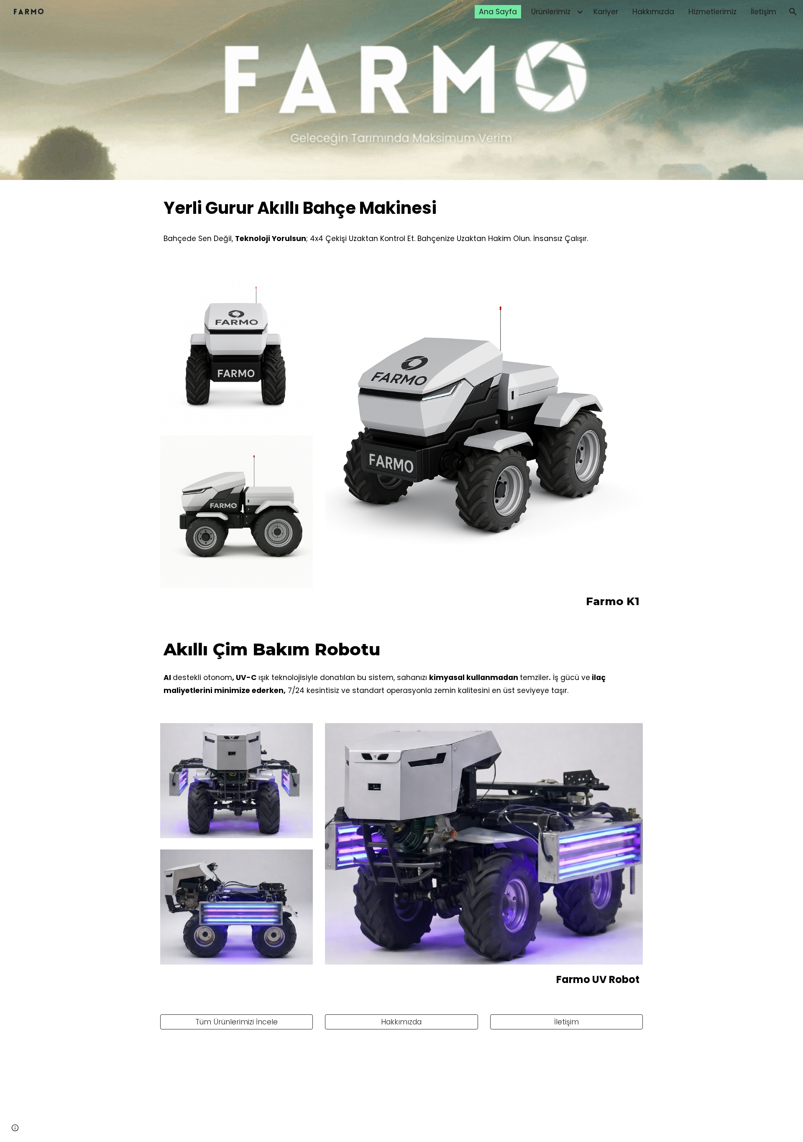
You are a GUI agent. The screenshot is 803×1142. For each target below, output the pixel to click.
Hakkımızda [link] (653, 12)
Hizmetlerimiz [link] (712, 12)
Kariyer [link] (605, 12)
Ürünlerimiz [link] (550, 12)
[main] (401, 208)
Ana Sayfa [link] (498, 12)
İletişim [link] (763, 12)
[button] (793, 12)
